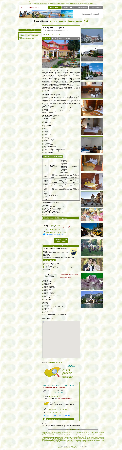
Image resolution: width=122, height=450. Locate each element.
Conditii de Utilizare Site (64, 447)
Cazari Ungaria (74, 446)
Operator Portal (73, 447)
